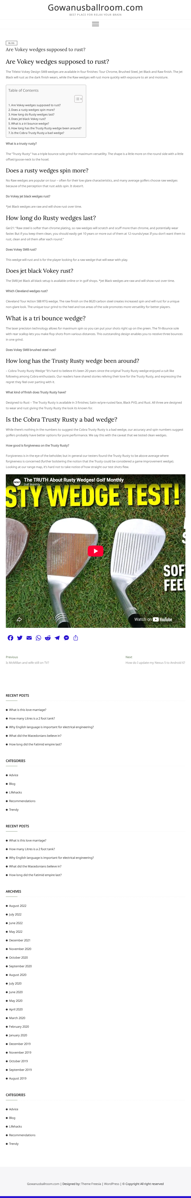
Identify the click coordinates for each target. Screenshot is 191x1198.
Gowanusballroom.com (95, 7)
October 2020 (18, 957)
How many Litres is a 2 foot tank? (32, 718)
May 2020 (15, 1001)
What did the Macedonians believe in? (35, 735)
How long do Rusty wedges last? (32, 114)
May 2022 (15, 931)
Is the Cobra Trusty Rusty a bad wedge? (37, 133)
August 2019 (17, 1078)
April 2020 (16, 1009)
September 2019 (20, 1070)
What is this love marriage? (27, 710)
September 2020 (20, 966)
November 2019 (20, 1052)
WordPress (111, 1184)
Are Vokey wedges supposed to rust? (45, 49)
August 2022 (17, 906)
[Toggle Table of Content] (76, 99)
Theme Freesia (91, 1184)
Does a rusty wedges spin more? (33, 110)
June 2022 (16, 923)
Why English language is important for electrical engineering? (51, 727)
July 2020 (15, 983)
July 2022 (15, 914)
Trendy (14, 809)
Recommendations (22, 801)
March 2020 (17, 1018)
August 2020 (17, 975)
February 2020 (19, 1026)
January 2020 (18, 1035)
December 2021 (20, 940)
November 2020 (20, 949)
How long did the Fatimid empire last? (35, 744)
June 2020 (16, 992)
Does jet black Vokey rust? (28, 119)
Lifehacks (15, 792)
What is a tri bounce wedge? (30, 124)
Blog (11, 43)
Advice (13, 775)
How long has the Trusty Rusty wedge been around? (46, 128)
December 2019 (20, 1044)
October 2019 (18, 1061)
